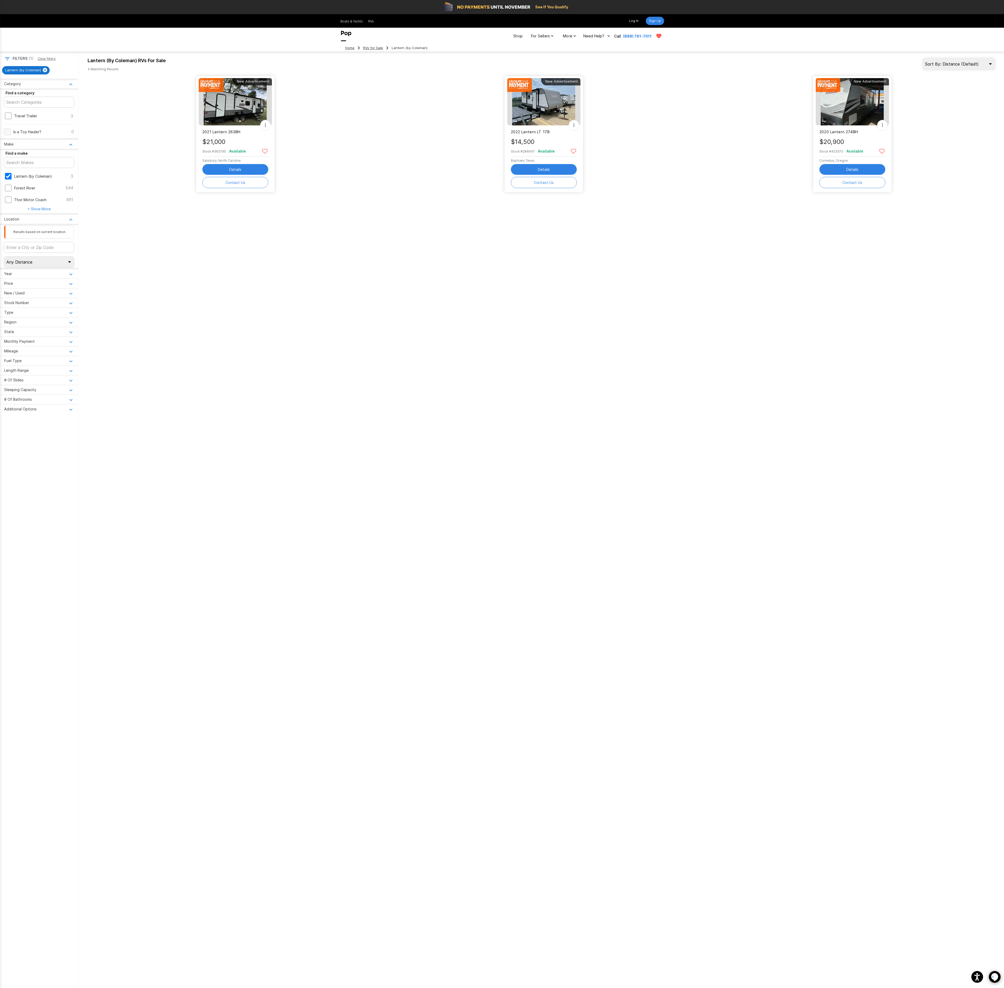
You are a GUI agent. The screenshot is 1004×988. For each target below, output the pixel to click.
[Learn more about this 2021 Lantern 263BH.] (235, 101)
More (567, 36)
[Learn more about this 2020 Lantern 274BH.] (852, 101)
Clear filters (47, 59)
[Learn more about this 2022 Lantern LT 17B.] (543, 101)
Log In (633, 21)
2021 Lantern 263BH (221, 132)
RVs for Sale (373, 48)
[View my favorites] (659, 36)
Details (235, 169)
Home (350, 48)
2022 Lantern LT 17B (530, 132)
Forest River (24, 188)
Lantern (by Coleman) (33, 176)
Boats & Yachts (351, 21)
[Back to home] (346, 36)
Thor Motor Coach (30, 199)
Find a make (16, 153)
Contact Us (235, 182)
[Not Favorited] (265, 151)
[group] (26, 70)
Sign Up (655, 21)
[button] (977, 977)
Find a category (20, 93)
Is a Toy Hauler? (27, 132)
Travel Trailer (25, 116)
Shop (518, 36)
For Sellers (540, 36)
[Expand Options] (265, 125)
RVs (371, 21)
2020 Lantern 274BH (838, 132)
